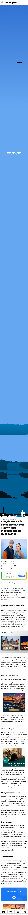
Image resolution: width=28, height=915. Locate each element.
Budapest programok (12, 519)
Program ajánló (14, 567)
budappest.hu (4, 519)
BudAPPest (11, 2)
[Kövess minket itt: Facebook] (14, 897)
